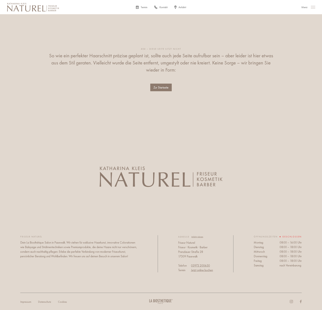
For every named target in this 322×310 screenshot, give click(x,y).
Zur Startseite (161, 87)
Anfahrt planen (197, 236)
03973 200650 (200, 265)
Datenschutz (44, 302)
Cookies (62, 302)
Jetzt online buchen (202, 270)
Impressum (25, 302)
